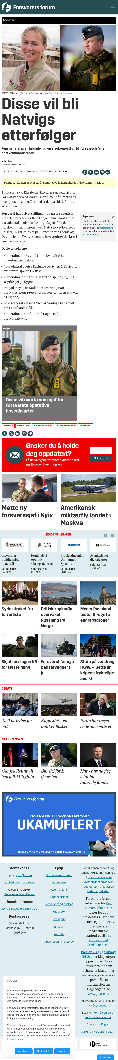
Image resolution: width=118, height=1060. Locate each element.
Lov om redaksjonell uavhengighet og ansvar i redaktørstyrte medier (98, 882)
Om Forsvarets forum (59, 875)
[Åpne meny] (113, 7)
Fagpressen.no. (15, 1039)
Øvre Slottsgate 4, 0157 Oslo (19, 909)
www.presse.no (98, 994)
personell (86, 426)
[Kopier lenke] (107, 172)
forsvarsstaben (43, 426)
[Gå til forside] (28, 7)
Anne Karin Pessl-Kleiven (19, 894)
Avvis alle (62, 1051)
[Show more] (113, 217)
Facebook (59, 911)
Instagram (59, 919)
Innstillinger (105, 1057)
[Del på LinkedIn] (96, 172)
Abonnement (59, 889)
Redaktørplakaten (98, 891)
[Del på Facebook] (84, 172)
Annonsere (59, 882)
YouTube (59, 934)
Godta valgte (43, 1051)
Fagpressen (100, 1005)
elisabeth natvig (66, 426)
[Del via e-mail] (102, 172)
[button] (106, 535)
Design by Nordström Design (98, 1032)
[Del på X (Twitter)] (90, 172)
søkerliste (23, 426)
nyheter (8, 426)
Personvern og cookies (59, 904)
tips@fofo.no (106, 228)
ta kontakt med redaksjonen (100, 940)
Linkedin (59, 926)
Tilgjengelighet (59, 897)
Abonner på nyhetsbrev (59, 941)
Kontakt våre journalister (19, 882)
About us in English (98, 1024)
